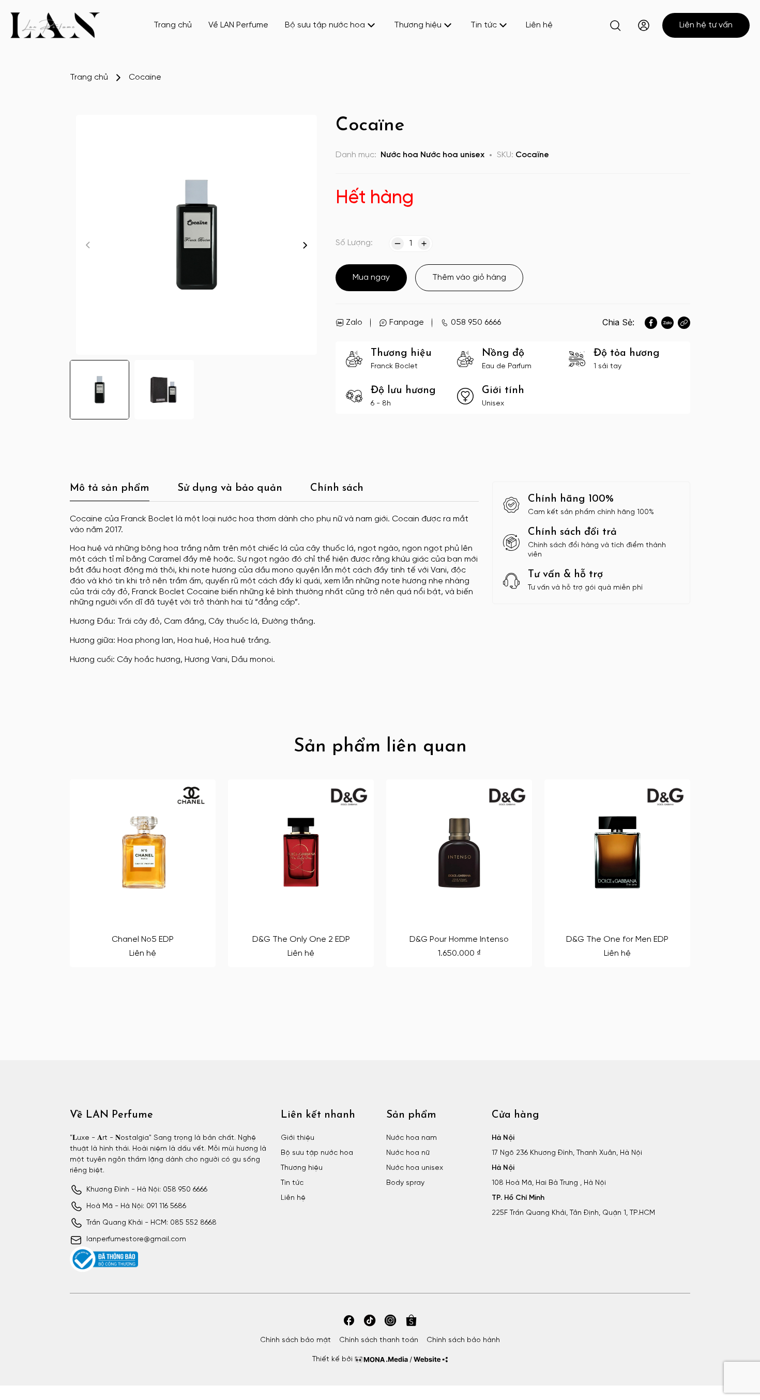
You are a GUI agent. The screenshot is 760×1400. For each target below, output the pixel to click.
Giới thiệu (297, 1138)
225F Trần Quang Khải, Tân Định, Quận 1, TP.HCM (573, 1213)
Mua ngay (371, 277)
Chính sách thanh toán (378, 1340)
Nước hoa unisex (452, 154)
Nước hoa (399, 154)
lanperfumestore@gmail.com (136, 1239)
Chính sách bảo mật (295, 1340)
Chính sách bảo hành (463, 1340)
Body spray (405, 1183)
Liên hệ (539, 25)
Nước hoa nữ (408, 1153)
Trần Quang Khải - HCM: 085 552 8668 (151, 1223)
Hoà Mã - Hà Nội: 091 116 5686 (136, 1206)
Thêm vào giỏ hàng (469, 277)
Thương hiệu (418, 25)
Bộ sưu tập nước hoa (325, 25)
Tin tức (483, 25)
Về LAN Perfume (238, 25)
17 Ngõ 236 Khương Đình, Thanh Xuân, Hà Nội (567, 1153)
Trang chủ (173, 25)
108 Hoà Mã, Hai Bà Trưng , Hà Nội (549, 1183)
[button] (305, 245)
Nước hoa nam (411, 1138)
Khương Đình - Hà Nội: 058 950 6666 (146, 1190)
